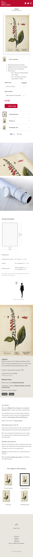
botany (11, 394)
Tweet (20, 134)
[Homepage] (5, 3)
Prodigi (19, 551)
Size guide (24, 82)
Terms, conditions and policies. (17, 543)
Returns (16, 539)
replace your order (16, 457)
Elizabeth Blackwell (16, 10)
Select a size (15, 82)
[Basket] (28, 3)
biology (4, 394)
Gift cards (16, 541)
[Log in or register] (25, 3)
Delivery (4, 451)
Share (13, 134)
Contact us (16, 536)
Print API (14, 551)
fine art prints (18, 420)
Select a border (9, 91)
